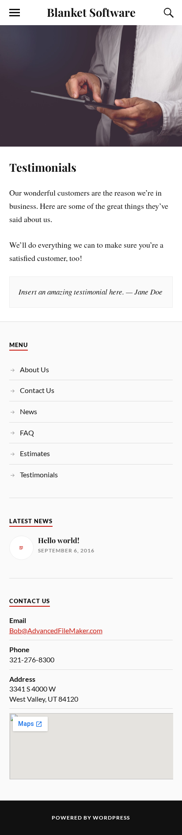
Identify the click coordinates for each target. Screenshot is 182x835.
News (28, 411)
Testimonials (42, 166)
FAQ (27, 432)
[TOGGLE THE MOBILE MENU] (14, 13)
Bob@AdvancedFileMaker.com (55, 630)
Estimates (35, 453)
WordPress (111, 817)
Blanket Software (91, 11)
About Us (34, 369)
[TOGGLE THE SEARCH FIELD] (167, 13)
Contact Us (37, 390)
